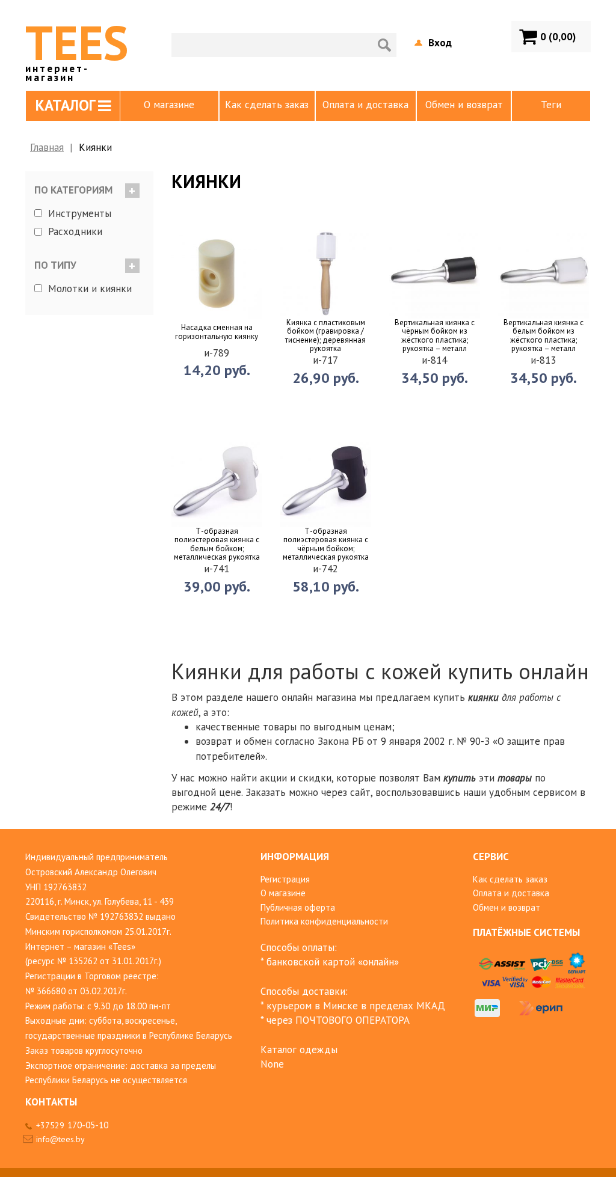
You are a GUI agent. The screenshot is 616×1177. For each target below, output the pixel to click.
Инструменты (79, 213)
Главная (47, 147)
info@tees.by (60, 1139)
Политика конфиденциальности (324, 921)
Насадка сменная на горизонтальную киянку (216, 332)
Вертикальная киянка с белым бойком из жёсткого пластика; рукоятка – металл (544, 336)
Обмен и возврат (464, 104)
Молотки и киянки (90, 288)
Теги (551, 104)
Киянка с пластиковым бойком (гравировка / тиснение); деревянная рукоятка (325, 336)
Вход (440, 42)
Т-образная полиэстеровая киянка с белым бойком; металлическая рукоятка (217, 544)
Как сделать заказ (267, 104)
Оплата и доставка (365, 104)
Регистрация (285, 879)
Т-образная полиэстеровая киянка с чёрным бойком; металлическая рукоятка (326, 544)
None (272, 1064)
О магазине (169, 104)
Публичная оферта (297, 907)
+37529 (72, 1125)
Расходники (75, 231)
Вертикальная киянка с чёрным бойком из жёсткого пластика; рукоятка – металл (435, 336)
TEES (76, 47)
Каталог (65, 105)
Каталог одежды (298, 1049)
